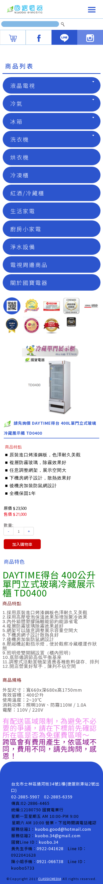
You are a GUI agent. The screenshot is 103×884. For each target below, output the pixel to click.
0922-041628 (50, 848)
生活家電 (22, 211)
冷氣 (16, 103)
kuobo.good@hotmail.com (63, 829)
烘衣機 (19, 157)
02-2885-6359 (58, 797)
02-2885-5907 (25, 797)
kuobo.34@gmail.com (58, 835)
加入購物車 (22, 544)
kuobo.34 (48, 842)
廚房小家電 (26, 229)
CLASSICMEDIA (49, 879)
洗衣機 (19, 139)
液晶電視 (22, 85)
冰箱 (16, 121)
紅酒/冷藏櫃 (27, 193)
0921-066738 (50, 861)
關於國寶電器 (29, 282)
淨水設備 (22, 247)
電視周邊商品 (29, 264)
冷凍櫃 (19, 175)
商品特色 (14, 561)
